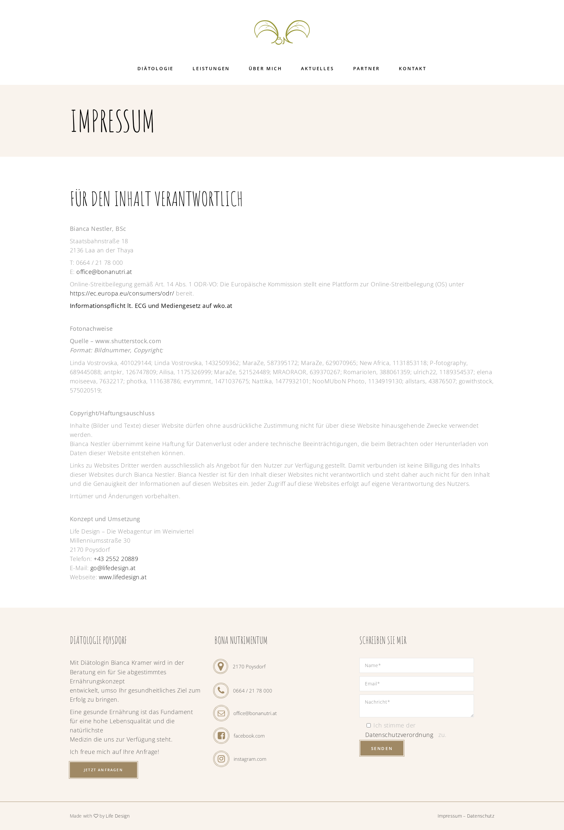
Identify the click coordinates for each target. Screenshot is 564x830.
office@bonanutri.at (104, 272)
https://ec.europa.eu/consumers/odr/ (122, 293)
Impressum (450, 816)
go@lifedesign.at (113, 568)
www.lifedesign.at (123, 577)
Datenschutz (480, 816)
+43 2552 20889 (116, 559)
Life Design (118, 816)
